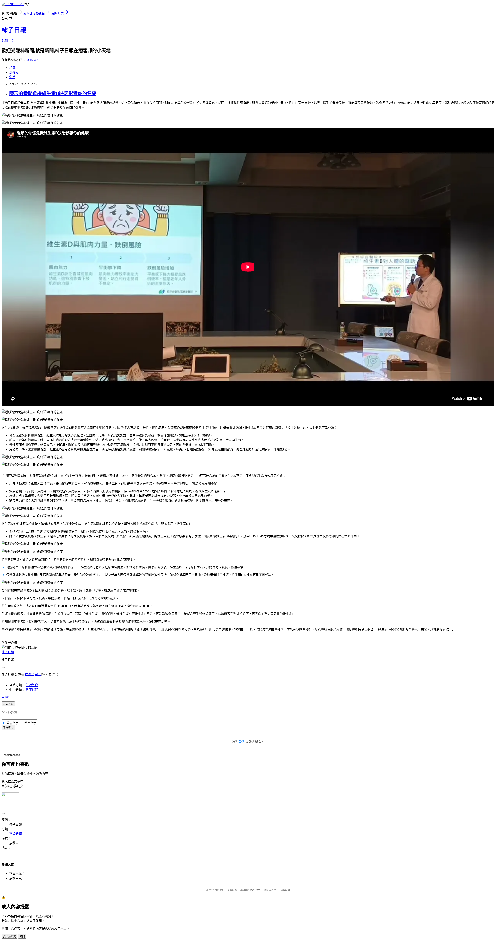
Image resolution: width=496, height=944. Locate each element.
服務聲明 (285, 890)
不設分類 (33, 60)
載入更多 (8, 704)
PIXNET (219, 890)
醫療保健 (32, 689)
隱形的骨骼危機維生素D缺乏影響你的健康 (52, 93)
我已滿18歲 (9, 936)
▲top (5, 696)
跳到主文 (8, 40)
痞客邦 (29, 674)
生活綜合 (32, 685)
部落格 (14, 72)
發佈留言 (8, 727)
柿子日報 (14, 30)
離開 (22, 936)
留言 (38, 674)
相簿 (12, 67)
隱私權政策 (270, 890)
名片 (12, 77)
